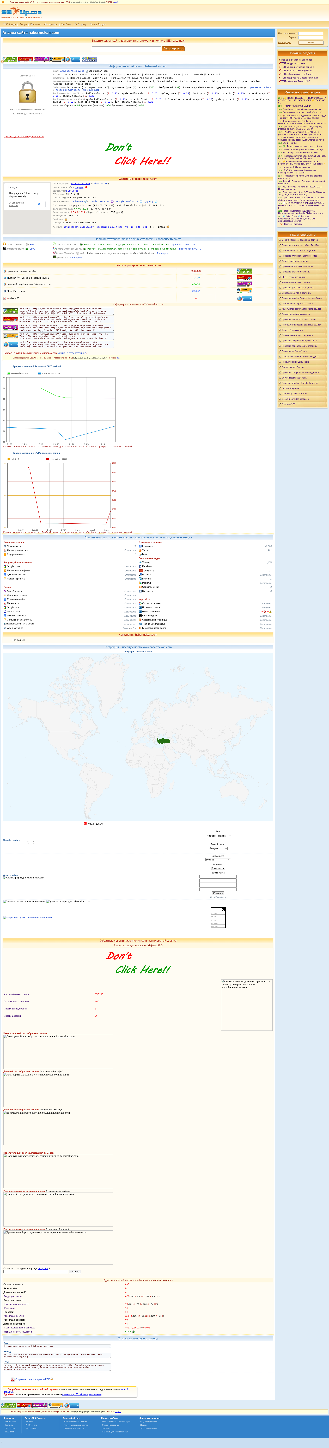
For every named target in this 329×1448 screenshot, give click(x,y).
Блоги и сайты (290, 143)
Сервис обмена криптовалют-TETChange (303, 149)
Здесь (125, 628)
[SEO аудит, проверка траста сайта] (40, 1407)
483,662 (196, 291)
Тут (134, 628)
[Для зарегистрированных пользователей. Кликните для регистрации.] (66, 219)
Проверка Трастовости (74, 1428)
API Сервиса (31, 1425)
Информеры (51, 24)
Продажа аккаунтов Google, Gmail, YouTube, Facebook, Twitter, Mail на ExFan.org (302, 157)
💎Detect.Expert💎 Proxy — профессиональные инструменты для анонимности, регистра (296, 218)
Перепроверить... (190, 249)
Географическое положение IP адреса (300, 356)
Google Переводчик (110, 1425)
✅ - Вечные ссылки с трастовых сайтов (302, 146)
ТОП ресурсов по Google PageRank (299, 77)
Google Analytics (127, 201)
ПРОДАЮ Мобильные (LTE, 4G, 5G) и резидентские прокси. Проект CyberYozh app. (300, 133)
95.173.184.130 (80, 183)
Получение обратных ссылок (296, 314)
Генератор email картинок (294, 394)
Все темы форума (293, 224)
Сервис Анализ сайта (292, 330)
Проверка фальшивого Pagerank (298, 287)
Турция (79, 187)
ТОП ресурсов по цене (293, 63)
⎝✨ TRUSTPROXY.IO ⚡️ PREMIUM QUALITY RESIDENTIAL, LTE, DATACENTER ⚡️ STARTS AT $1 (302, 100)
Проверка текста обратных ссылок (299, 319)
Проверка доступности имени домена (300, 372)
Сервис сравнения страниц (295, 261)
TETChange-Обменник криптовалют (300, 153)
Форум (23, 24)
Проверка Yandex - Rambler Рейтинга (300, 383)
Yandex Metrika (99, 201)
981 (270, 550)
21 (270, 566)
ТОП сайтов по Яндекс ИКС (295, 81)
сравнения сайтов (260, 87)
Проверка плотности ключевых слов (299, 256)
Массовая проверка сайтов (76, 1425)
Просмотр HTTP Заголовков (295, 362)
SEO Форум (10, 1428)
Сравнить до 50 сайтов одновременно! (24, 136)
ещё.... (117, 2)
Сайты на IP (100, 183)
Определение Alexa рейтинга (296, 293)
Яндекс (143, 1425)
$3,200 (196, 271)
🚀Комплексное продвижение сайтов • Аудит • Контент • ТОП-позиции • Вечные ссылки (302, 116)
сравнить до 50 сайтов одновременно (81, 1394)
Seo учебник (31, 1428)
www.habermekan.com (72, 71)
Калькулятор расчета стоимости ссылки (301, 309)
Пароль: (293, 37)
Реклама (35, 24)
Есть (32, 249)
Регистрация (284, 42)
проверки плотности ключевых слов (78, 90)
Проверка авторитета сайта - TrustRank (301, 245)
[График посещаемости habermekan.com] (27, 917)
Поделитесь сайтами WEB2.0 (297, 106)
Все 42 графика (218, 897)
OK (39, 204)
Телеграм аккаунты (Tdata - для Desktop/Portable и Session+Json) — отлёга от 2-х (302, 122)
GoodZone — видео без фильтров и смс (302, 109)
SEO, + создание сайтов (293, 277)
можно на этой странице (71, 352)
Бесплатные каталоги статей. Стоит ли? (302, 112)
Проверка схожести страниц (295, 272)
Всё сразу (80, 24)
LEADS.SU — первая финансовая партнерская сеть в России (297, 171)
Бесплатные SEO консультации (116, 1421)
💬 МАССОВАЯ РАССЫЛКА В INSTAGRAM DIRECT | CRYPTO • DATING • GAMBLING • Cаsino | (302, 205)
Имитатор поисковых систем (296, 282)
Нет (32, 244)
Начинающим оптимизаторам (115, 1432)
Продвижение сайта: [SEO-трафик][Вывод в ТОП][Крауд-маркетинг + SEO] (301, 193)
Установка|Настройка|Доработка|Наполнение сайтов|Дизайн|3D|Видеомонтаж (300, 212)
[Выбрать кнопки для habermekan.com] (89, 61)
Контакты (9, 1425)
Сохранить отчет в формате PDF (32, 1379)
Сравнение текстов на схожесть (297, 266)
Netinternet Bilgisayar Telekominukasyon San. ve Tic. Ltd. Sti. (106, 227)
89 (135, 546)
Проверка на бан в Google (294, 351)
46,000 (268, 546)
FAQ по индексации (148, 1421)
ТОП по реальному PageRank (296, 70)
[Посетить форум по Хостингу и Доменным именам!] (138, 168)
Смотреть (130, 566)
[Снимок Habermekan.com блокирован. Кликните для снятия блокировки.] (27, 134)
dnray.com (43, 1268)
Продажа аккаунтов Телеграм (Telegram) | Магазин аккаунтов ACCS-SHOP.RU (300, 127)
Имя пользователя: (287, 33)
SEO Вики (9, 1432)
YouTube (105, 1428)
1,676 (269, 562)
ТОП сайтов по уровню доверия (297, 67)
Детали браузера (290, 388)
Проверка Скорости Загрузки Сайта (299, 341)
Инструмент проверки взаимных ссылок (301, 325)
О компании (10, 1421)
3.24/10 (196, 277)
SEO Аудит (9, 24)
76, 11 (265, 611)
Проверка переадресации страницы (299, 346)
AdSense (78, 201)
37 (270, 570)
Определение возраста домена (297, 335)
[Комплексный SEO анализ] (21, 20)
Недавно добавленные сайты (296, 59)
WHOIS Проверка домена (294, 378)
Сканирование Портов (293, 367)
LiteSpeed (72, 191)
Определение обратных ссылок (297, 303)
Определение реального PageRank (299, 250)
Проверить (130, 550)
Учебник (66, 24)
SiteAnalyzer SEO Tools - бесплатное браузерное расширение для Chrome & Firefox (301, 138)
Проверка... (164, 253)
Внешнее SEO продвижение (296, 167)
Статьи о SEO (288, 404)
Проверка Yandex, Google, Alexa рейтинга (302, 298)
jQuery (149, 201)
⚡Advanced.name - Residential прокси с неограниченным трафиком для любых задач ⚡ (302, 162)
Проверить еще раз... (185, 244)
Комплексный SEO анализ (75, 1421)
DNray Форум (97, 24)
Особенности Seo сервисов (295, 399)
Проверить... (78, 257)
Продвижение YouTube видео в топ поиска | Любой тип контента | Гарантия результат (301, 199)
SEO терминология (148, 1428)
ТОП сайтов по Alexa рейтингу (297, 74)
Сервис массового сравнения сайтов (300, 240)
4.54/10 (196, 284)
